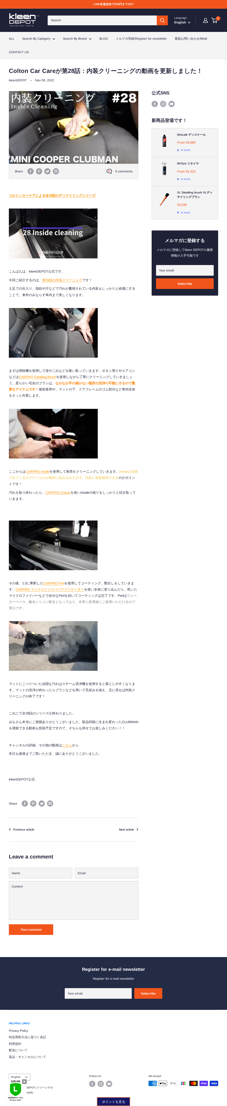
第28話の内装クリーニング (62, 280)
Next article (126, 829)
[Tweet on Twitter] (47, 171)
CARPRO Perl (53, 583)
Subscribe (185, 283)
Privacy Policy (18, 1030)
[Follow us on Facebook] (155, 104)
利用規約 (15, 1044)
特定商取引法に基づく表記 (27, 1037)
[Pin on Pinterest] (39, 171)
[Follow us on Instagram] (163, 104)
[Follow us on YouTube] (171, 104)
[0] (214, 20)
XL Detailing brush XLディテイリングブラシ (195, 195)
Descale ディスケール (191, 134)
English (15, 1077)
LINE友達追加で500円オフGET (113, 4)
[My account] (205, 20)
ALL (11, 38)
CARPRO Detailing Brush (37, 377)
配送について (18, 1050)
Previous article (23, 829)
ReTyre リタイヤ (188, 163)
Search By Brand (75, 38)
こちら (67, 745)
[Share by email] (56, 171)
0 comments (124, 171)
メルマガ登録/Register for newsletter (141, 38)
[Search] (162, 20)
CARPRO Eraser (57, 492)
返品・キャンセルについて (27, 1057)
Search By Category (36, 38)
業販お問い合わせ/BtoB (191, 38)
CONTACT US (19, 52)
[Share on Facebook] (30, 171)
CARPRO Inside (37, 471)
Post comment (31, 929)
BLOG (103, 38)
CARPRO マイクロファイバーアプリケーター (50, 589)
